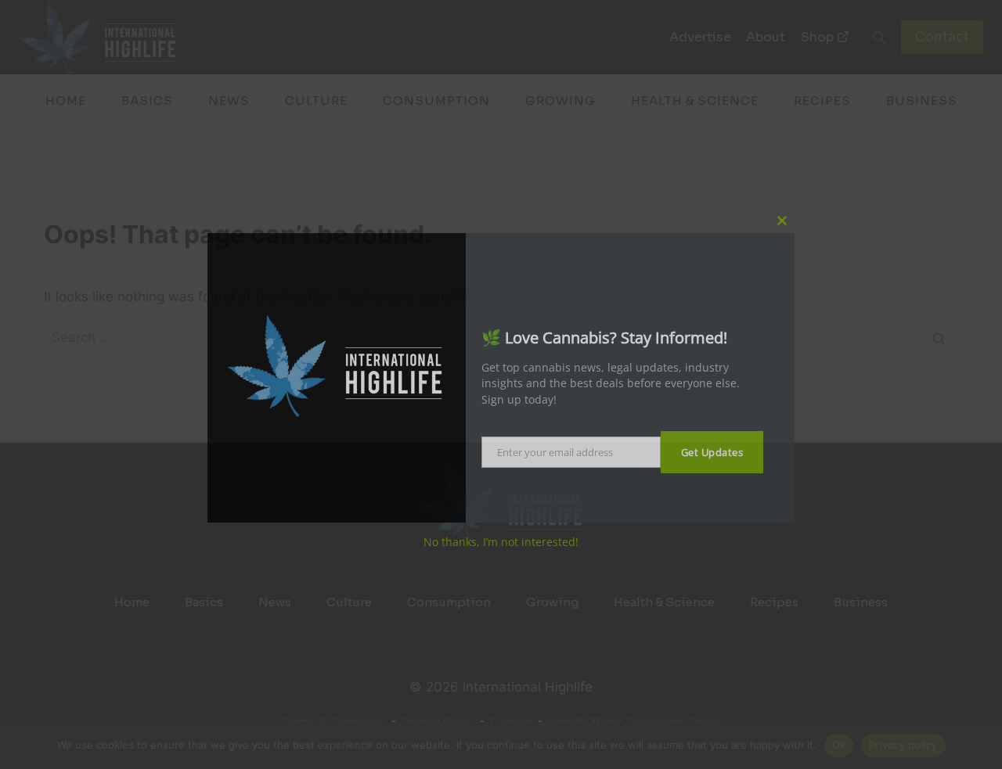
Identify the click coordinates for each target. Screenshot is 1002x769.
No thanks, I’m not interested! (501, 541)
